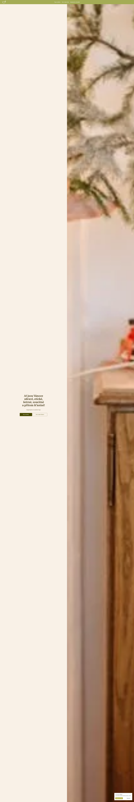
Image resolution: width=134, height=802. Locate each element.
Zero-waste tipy (65, 2)
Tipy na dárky (57, 2)
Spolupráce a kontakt (75, 2)
